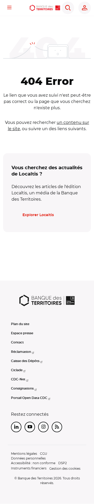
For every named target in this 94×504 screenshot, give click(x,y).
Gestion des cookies (64, 468)
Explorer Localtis (38, 215)
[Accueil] (44, 8)
